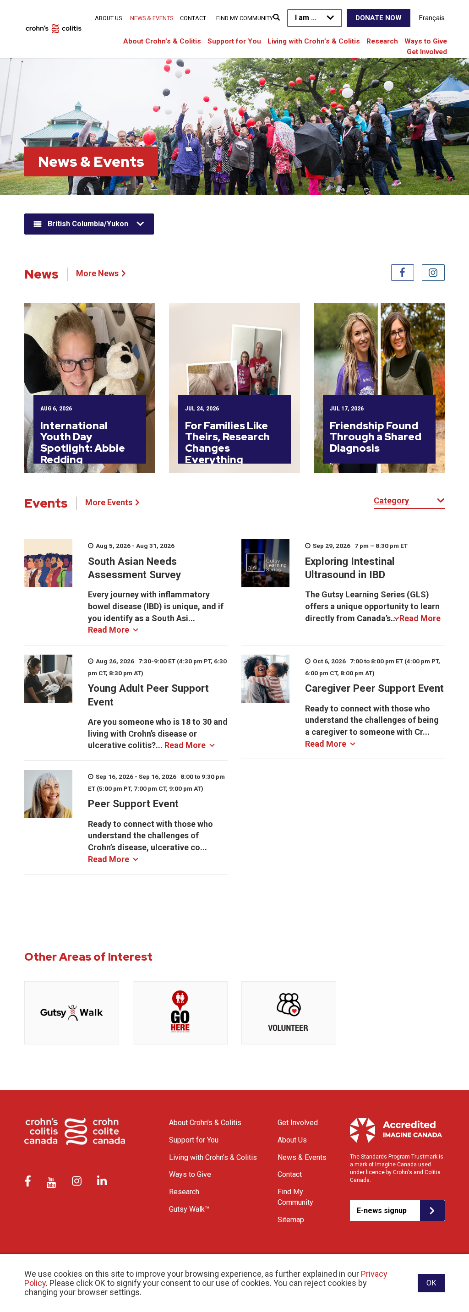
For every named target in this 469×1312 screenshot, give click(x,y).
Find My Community (244, 18)
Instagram (433, 272)
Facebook (402, 272)
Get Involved (427, 52)
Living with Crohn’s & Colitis (313, 41)
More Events (108, 502)
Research (382, 41)
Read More (108, 629)
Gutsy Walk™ (189, 1209)
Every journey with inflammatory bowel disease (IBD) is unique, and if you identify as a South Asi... (156, 612)
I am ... (305, 17)
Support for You (234, 41)
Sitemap (291, 1219)
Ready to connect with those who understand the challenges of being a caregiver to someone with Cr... (372, 726)
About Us (108, 18)
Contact (193, 18)
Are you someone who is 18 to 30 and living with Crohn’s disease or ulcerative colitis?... (158, 733)
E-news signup (382, 1210)
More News (97, 273)
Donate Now (378, 18)
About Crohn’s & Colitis (162, 41)
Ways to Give (425, 41)
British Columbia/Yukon (88, 223)
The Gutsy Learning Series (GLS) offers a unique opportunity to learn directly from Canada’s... (373, 606)
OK (431, 1283)
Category (391, 500)
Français (432, 18)
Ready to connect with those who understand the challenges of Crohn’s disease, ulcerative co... (150, 841)
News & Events (151, 18)
